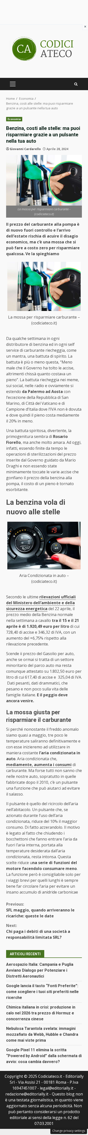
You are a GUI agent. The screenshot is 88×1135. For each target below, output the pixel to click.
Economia (14, 119)
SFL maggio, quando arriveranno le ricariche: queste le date (40, 910)
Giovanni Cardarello (25, 149)
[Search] (75, 84)
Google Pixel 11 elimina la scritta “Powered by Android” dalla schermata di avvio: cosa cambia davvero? (44, 1056)
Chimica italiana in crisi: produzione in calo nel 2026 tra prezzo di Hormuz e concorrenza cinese (40, 1013)
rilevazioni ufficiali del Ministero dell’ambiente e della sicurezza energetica (41, 602)
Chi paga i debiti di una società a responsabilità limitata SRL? (38, 931)
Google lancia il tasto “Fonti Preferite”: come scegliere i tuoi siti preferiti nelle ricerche (42, 991)
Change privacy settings (68, 1131)
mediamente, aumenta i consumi (39, 764)
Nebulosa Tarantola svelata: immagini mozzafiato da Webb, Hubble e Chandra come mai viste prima (42, 1034)
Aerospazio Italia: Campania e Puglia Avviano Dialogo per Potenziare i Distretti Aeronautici (39, 970)
